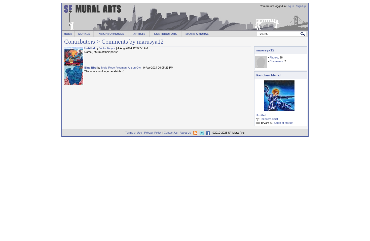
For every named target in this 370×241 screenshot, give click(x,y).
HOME (68, 33)
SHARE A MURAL (197, 33)
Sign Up (301, 6)
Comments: (277, 61)
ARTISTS (139, 33)
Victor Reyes (107, 48)
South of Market (283, 122)
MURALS (84, 33)
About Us (185, 132)
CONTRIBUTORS (165, 33)
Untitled (89, 48)
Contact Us (171, 132)
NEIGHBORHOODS (111, 33)
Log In (290, 6)
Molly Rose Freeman (114, 67)
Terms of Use (133, 132)
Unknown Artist (269, 118)
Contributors (79, 41)
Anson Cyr (134, 67)
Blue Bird (90, 67)
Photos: (274, 57)
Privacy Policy (153, 132)
